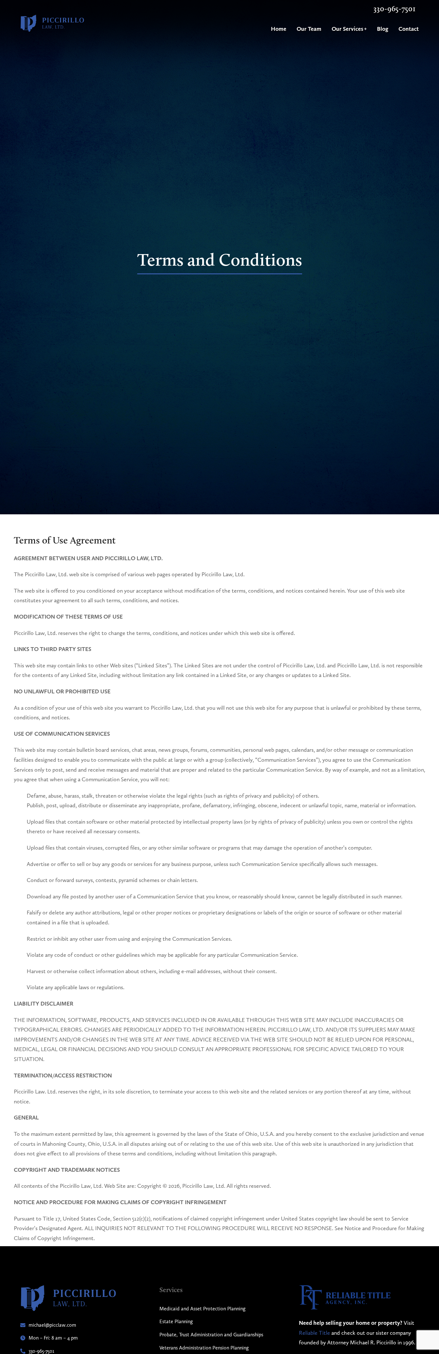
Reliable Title (314, 1332)
